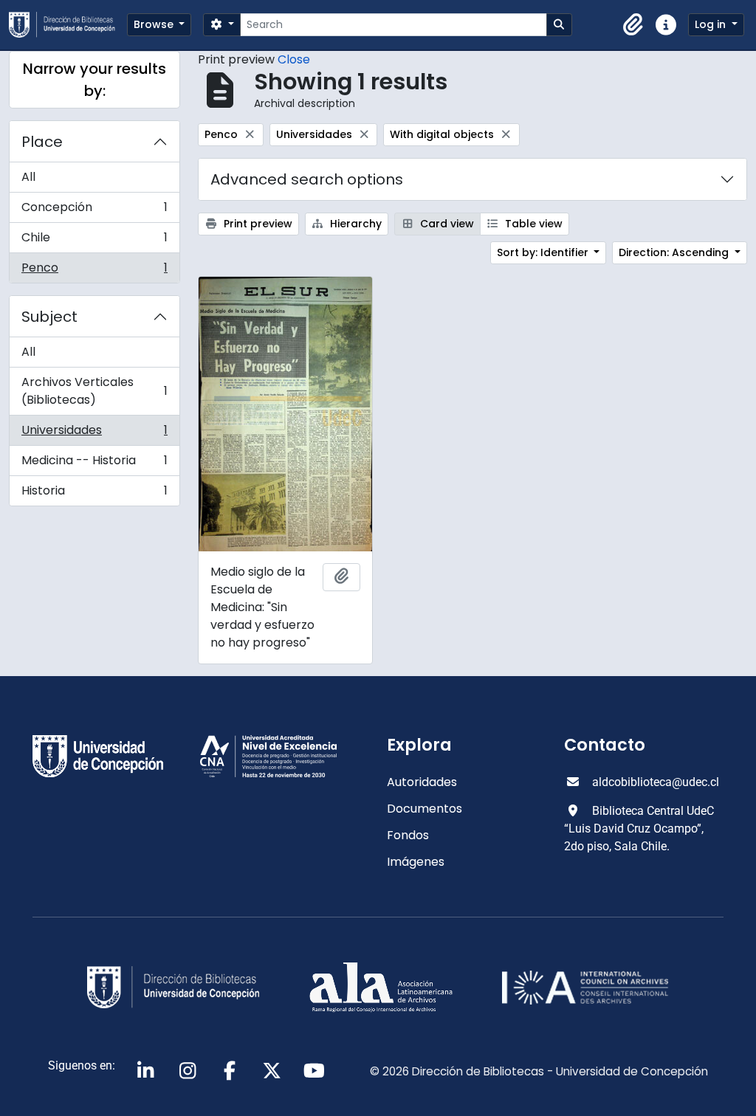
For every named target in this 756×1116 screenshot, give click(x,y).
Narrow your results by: (94, 79)
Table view (532, 223)
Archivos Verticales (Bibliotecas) (94, 390)
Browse (155, 24)
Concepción (94, 211)
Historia (94, 494)
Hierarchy (354, 223)
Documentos (424, 808)
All (28, 176)
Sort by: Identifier (544, 252)
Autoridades (422, 782)
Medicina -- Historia (94, 464)
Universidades (94, 433)
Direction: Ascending (675, 252)
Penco (94, 271)
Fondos (408, 835)
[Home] (68, 25)
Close (294, 59)
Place (42, 141)
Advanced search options (306, 179)
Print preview (256, 223)
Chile (94, 241)
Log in (712, 24)
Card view (445, 223)
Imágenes (415, 861)
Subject (49, 316)
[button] (633, 25)
